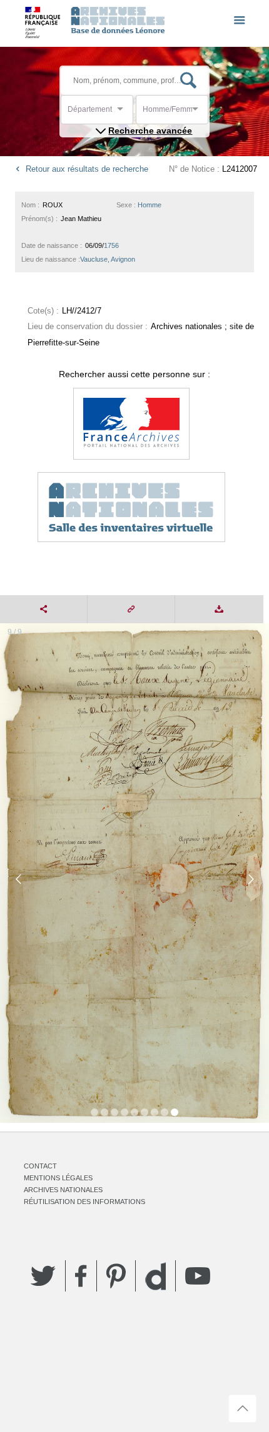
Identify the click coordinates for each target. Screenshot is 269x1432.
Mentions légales (58, 1178)
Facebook (81, 1275)
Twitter (43, 1275)
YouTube (197, 1275)
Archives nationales (63, 1189)
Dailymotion (155, 1276)
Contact (40, 1166)
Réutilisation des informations (84, 1201)
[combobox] (124, 113)
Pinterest (116, 1275)
